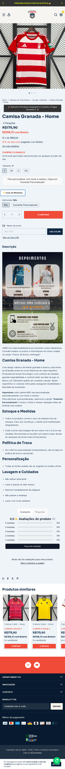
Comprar (16, 646)
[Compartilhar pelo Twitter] (12, 578)
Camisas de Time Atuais (19, 100)
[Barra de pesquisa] (55, 15)
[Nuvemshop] (32, 753)
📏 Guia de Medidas (13, 192)
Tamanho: (8, 166)
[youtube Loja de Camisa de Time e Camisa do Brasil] (37, 665)
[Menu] (4, 15)
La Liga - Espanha (39, 100)
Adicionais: (9, 200)
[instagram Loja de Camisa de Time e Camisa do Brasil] (28, 665)
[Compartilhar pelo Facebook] (7, 578)
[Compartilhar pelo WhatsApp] (3, 578)
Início (4, 100)
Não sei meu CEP (11, 237)
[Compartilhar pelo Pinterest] (17, 578)
